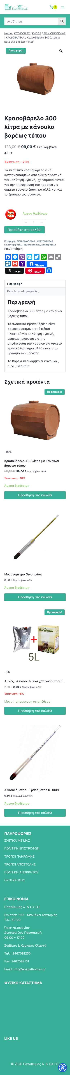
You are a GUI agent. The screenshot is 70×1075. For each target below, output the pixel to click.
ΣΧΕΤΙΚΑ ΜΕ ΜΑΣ (17, 840)
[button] (61, 51)
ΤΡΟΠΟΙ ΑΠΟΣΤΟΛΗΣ (20, 864)
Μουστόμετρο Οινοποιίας (23, 574)
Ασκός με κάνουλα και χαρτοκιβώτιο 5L (34, 681)
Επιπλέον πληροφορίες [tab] (23, 291)
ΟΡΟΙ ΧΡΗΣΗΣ (14, 880)
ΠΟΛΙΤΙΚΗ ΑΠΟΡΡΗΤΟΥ (21, 872)
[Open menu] (62, 7)
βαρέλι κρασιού (32, 244)
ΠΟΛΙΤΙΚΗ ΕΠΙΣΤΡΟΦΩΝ (21, 848)
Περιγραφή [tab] (14, 284)
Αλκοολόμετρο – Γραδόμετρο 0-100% (31, 790)
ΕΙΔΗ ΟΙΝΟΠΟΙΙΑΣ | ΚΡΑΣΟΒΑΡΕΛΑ (35, 241)
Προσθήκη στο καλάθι (24, 230)
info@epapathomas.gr (30, 969)
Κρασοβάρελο (48, 244)
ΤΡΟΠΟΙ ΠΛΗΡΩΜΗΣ (19, 856)
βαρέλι (18, 244)
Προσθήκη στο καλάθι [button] (35, 495)
